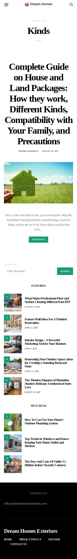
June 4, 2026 (31, 349)
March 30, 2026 (32, 392)
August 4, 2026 (32, 307)
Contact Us (18, 544)
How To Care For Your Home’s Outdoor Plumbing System (44, 421)
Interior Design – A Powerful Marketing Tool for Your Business (45, 341)
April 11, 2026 (32, 371)
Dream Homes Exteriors (30, 531)
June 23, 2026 (31, 328)
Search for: (11, 264)
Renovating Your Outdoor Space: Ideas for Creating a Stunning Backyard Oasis (49, 363)
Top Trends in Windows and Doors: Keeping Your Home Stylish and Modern (47, 442)
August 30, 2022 (50, 151)
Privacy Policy (30, 539)
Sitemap (54, 539)
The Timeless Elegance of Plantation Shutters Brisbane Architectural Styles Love (48, 383)
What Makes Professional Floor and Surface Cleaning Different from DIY (47, 300)
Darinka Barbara (28, 151)
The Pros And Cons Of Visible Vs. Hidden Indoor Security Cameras (45, 463)
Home (8, 539)
